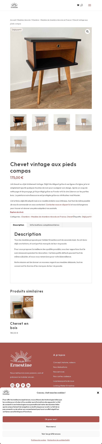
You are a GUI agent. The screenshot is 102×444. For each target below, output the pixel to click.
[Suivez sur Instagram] (12, 385)
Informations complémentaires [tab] (44, 225)
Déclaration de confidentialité (58, 440)
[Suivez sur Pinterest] (23, 385)
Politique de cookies (38, 440)
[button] (98, 392)
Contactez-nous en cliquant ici (58, 204)
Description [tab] (18, 225)
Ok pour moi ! (51, 419)
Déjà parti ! (87, 216)
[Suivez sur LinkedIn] (28, 385)
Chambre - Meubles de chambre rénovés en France (51, 20)
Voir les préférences (51, 434)
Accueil (13, 20)
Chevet (70, 216)
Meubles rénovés (23, 20)
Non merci (51, 426)
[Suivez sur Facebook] (18, 385)
